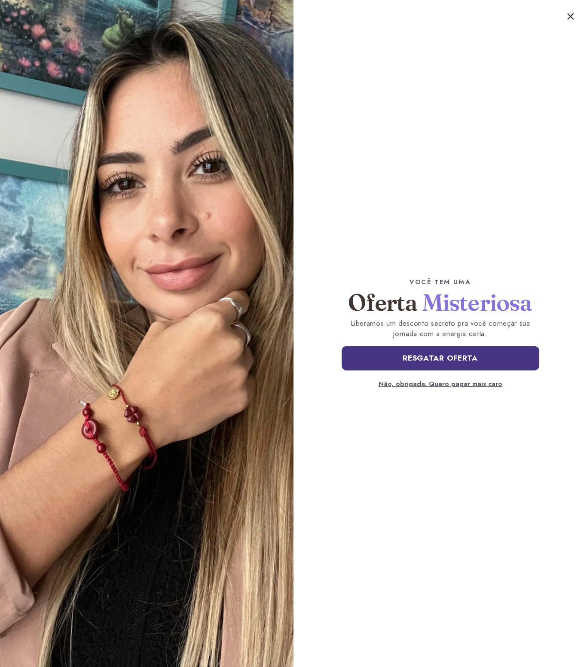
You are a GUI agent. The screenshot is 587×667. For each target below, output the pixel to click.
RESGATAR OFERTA (440, 358)
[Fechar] (570, 16)
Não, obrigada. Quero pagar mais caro (440, 384)
